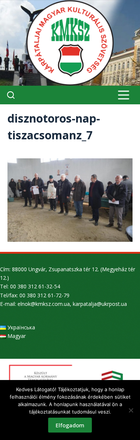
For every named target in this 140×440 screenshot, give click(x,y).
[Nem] (130, 410)
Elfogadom (70, 425)
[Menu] (123, 95)
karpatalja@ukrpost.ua (100, 303)
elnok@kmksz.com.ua (44, 303)
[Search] (11, 95)
